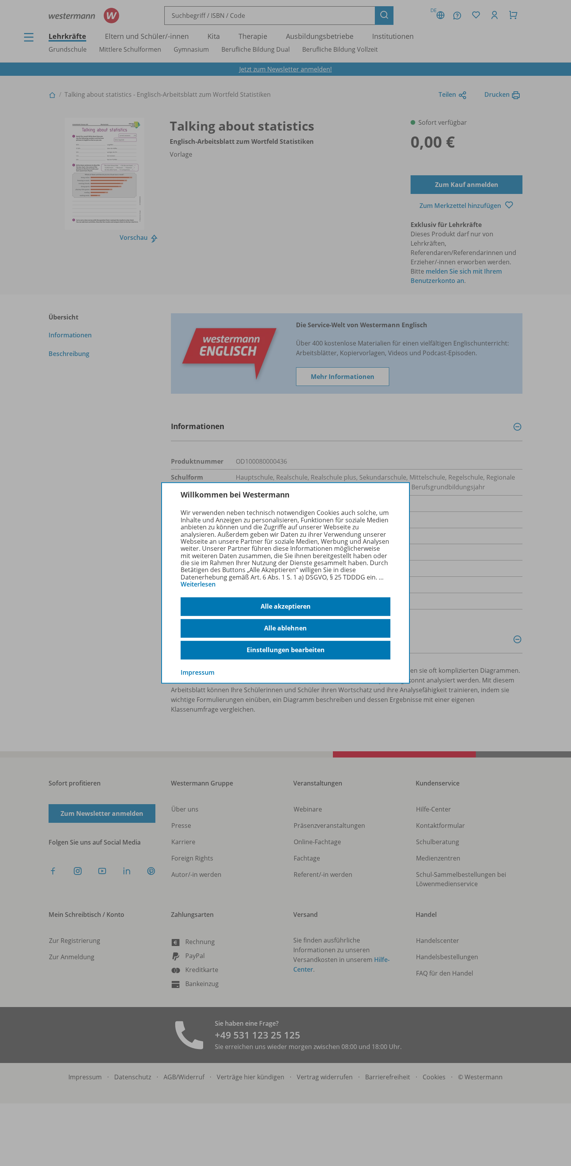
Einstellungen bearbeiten (286, 650)
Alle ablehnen (285, 628)
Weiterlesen (198, 584)
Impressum (197, 672)
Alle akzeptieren (286, 606)
